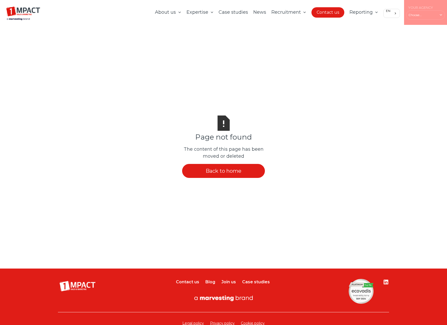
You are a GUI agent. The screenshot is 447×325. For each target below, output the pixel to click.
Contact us (328, 12)
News (259, 12)
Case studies (233, 12)
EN (388, 11)
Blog (210, 281)
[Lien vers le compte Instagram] (386, 282)
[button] (168, 12)
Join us (228, 281)
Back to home (223, 171)
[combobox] (391, 13)
